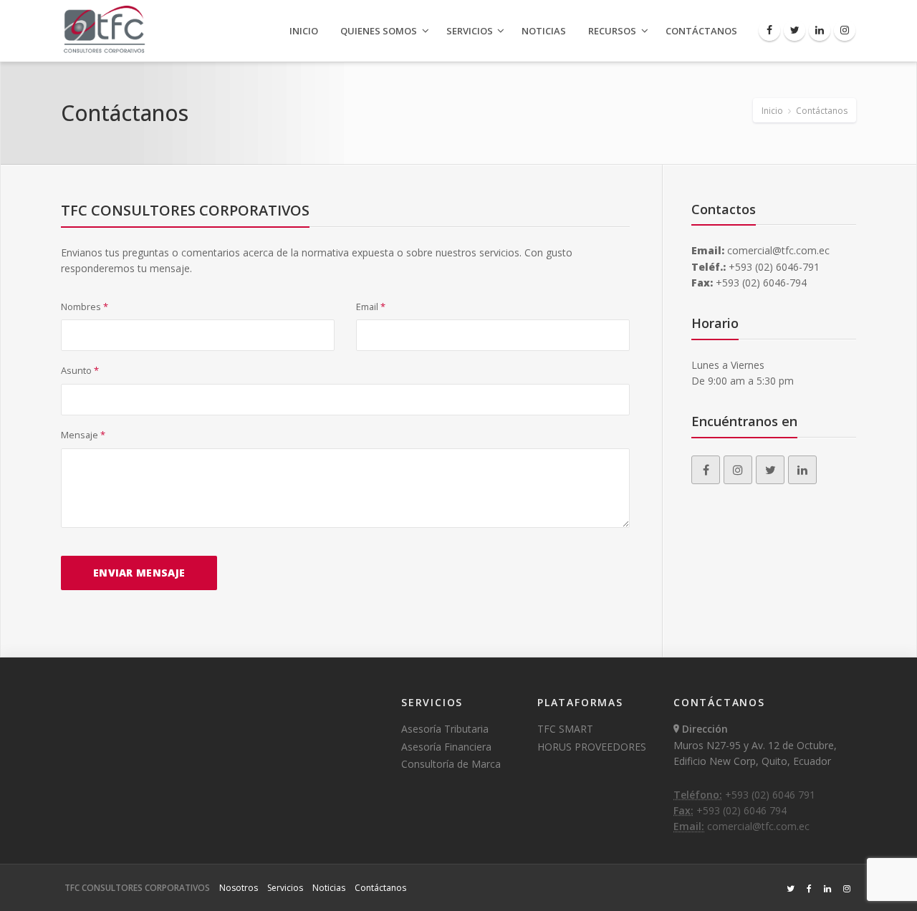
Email (370, 306)
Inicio (303, 30)
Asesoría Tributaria (445, 729)
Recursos (612, 30)
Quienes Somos (378, 30)
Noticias (544, 30)
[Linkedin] (819, 30)
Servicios (469, 30)
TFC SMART (565, 729)
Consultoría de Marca (451, 764)
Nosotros (238, 888)
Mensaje (83, 434)
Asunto (80, 370)
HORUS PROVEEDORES (591, 746)
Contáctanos (701, 30)
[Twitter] (794, 30)
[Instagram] (844, 30)
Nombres (84, 306)
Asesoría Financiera (446, 746)
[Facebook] (769, 30)
